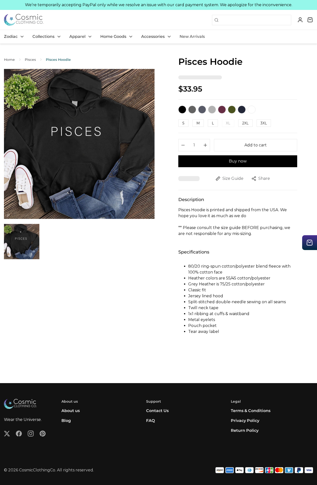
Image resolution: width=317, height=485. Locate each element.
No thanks (110, 277)
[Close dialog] (248, 194)
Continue (110, 261)
